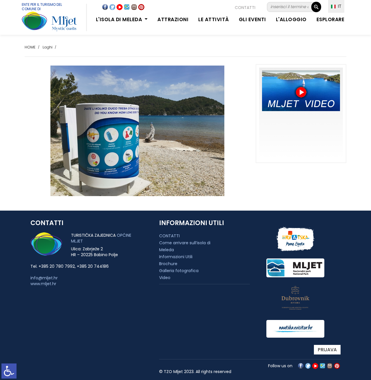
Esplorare (331, 19)
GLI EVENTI (252, 19)
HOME (30, 47)
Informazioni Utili (175, 257)
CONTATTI (245, 7)
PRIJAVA (327, 349)
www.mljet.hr (43, 284)
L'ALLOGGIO (291, 19)
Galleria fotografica (179, 271)
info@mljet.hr (44, 278)
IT (338, 6)
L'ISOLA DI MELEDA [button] (119, 19)
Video (164, 278)
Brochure (168, 264)
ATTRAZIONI (172, 19)
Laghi (47, 47)
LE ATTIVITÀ (213, 19)
